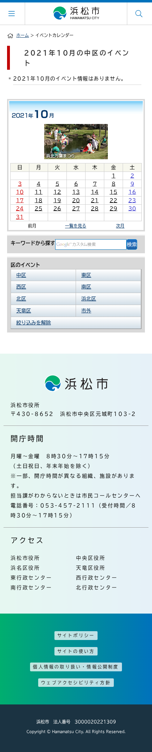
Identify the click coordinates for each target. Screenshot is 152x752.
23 (132, 200)
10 (20, 191)
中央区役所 (91, 557)
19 (57, 200)
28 (95, 208)
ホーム (22, 35)
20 (76, 200)
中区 (21, 275)
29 (113, 208)
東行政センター (31, 577)
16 (132, 191)
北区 (21, 298)
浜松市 (76, 13)
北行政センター (97, 587)
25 (38, 208)
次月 (120, 226)
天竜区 (23, 310)
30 (132, 208)
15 (113, 191)
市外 (86, 310)
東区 (86, 275)
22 (113, 200)
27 (76, 208)
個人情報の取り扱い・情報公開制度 (76, 667)
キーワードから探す (33, 243)
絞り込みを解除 (33, 322)
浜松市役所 (25, 557)
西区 (21, 286)
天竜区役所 (91, 567)
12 (57, 191)
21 (95, 200)
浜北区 (88, 298)
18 (38, 200)
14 (95, 191)
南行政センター (31, 587)
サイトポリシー (76, 635)
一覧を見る (75, 226)
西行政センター (97, 577)
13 (76, 191)
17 (20, 200)
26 (57, 208)
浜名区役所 (25, 567)
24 (20, 208)
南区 (86, 286)
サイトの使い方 (76, 651)
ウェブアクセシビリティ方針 (76, 682)
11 (38, 191)
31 (20, 217)
